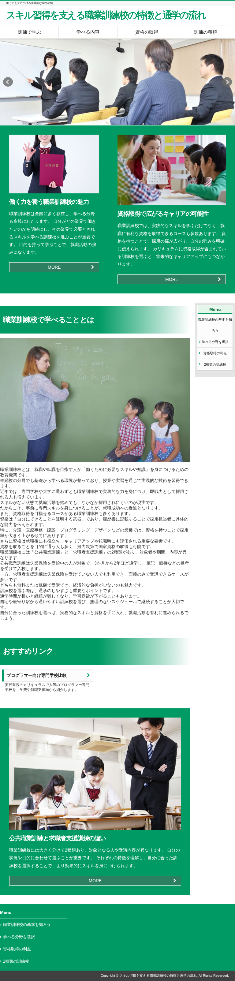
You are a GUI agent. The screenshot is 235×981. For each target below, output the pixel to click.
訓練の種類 (205, 32)
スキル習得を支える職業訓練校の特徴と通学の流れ (106, 15)
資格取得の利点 (215, 353)
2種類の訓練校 (215, 364)
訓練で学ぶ (29, 32)
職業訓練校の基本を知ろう (215, 325)
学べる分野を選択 (215, 342)
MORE (54, 267)
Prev (8, 82)
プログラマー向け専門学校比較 (37, 675)
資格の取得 (146, 32)
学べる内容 (87, 32)
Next (227, 82)
